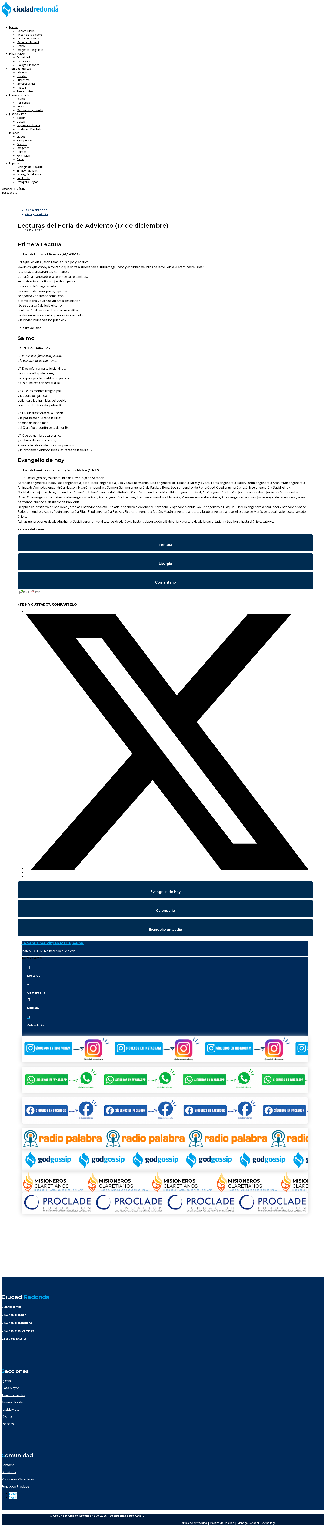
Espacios (15, 163)
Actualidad (23, 57)
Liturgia (165, 564)
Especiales (23, 61)
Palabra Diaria (26, 31)
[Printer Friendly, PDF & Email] (29, 594)
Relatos (22, 151)
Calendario (165, 911)
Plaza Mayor (10, 1388)
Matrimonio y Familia (30, 110)
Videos (21, 136)
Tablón (21, 117)
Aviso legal (269, 1523)
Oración (22, 144)
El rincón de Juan (27, 170)
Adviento (22, 72)
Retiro (21, 46)
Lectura (165, 545)
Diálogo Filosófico (28, 65)
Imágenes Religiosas (30, 50)
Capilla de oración (28, 38)
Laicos (21, 99)
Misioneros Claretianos (18, 1479)
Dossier (22, 121)
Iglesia (6, 1381)
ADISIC (139, 1515)
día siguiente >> (36, 214)
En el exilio (23, 178)
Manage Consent (248, 1523)
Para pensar (24, 140)
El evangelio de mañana (17, 1322)
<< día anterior (36, 210)
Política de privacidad (193, 1523)
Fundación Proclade (29, 129)
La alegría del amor (29, 174)
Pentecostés (25, 91)
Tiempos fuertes (13, 1395)
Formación (23, 155)
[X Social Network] (166, 868)
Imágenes (23, 148)
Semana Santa (26, 84)
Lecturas (33, 975)
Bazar (20, 159)
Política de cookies (222, 1523)
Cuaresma (23, 80)
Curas (20, 106)
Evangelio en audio (165, 929)
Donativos (9, 1472)
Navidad (22, 76)
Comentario (165, 582)
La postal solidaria (28, 125)
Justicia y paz (11, 1409)
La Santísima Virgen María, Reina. (53, 943)
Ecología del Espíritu (30, 167)
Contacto (8, 1465)
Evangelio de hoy (165, 892)
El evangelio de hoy (14, 1315)
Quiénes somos (11, 1306)
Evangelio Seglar (27, 182)
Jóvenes (7, 1417)
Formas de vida (12, 1402)
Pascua (21, 87)
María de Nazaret (28, 42)
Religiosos (23, 102)
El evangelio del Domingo (18, 1330)
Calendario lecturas (14, 1338)
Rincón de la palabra (29, 34)
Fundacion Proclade (15, 1486)
